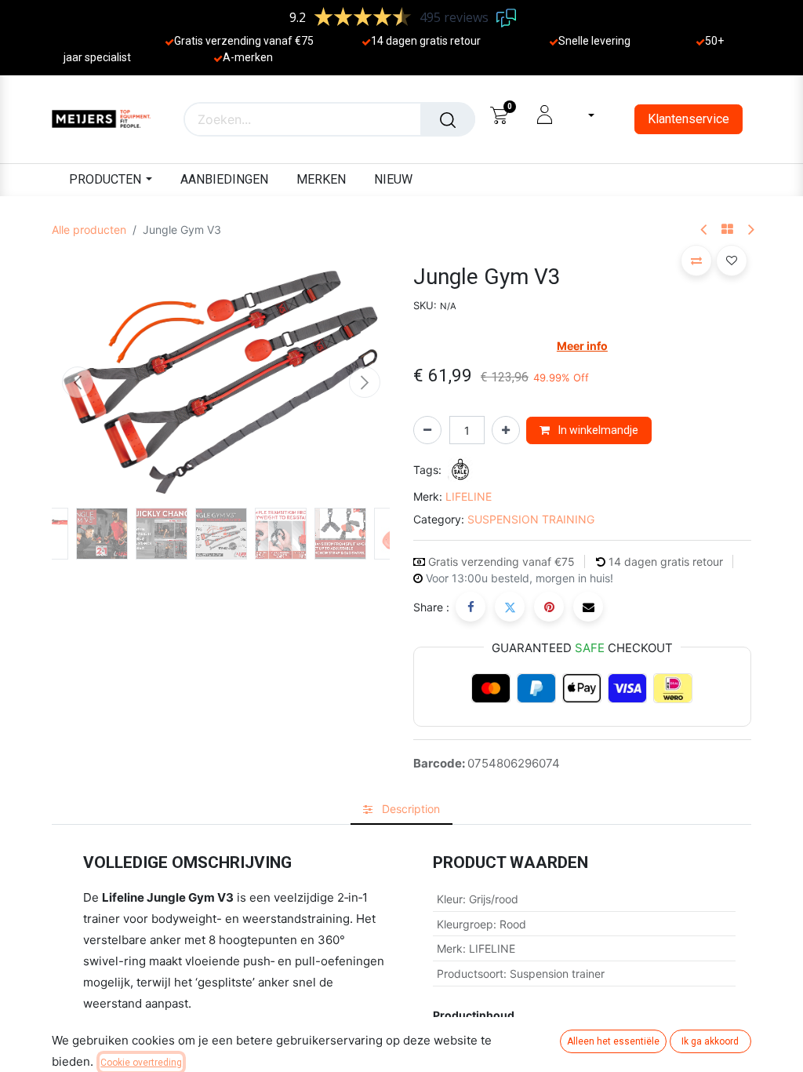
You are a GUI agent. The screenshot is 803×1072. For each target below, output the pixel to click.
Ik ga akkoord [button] (710, 1041)
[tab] (401, 809)
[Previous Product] (705, 230)
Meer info (582, 345)
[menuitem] (224, 180)
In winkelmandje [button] (597, 430)
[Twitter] (510, 607)
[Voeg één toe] (506, 430)
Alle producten (89, 229)
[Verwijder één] (427, 430)
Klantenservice (688, 118)
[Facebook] (470, 607)
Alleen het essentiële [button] (613, 1041)
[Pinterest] (549, 607)
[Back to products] (727, 230)
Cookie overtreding (141, 1062)
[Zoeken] (447, 119)
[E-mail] (588, 607)
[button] (77, 382)
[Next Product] (750, 230)
